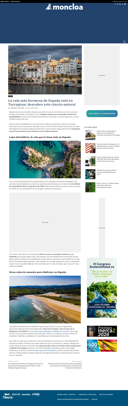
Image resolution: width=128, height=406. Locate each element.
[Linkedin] (120, 4)
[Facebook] (115, 4)
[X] (122, 4)
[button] (124, 37)
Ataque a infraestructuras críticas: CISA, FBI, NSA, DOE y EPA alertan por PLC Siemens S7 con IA (108, 156)
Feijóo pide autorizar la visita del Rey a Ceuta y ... (104, 1)
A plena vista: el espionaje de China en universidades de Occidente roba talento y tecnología (108, 130)
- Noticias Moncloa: (15, 1)
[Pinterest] (43, 374)
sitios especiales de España (45, 349)
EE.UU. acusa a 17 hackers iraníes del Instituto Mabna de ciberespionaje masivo (108, 182)
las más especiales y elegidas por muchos (52, 330)
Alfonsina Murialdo (17, 105)
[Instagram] (117, 4)
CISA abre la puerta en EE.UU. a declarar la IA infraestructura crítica (107, 169)
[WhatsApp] (34, 374)
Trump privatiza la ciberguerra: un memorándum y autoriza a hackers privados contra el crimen (108, 143)
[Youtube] (125, 4)
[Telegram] (38, 374)
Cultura (10, 93)
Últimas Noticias (4, 1)
